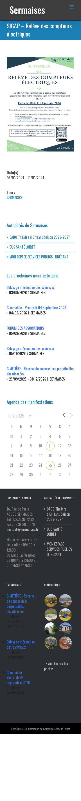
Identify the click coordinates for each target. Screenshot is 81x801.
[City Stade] (51, 615)
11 (50, 446)
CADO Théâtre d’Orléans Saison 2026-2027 (39, 237)
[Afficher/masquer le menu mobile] (72, 6)
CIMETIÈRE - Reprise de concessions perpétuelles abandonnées (40, 371)
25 (50, 465)
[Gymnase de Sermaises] (65, 600)
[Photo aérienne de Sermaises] (51, 600)
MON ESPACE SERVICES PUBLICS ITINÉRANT (38, 257)
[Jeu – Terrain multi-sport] (65, 615)
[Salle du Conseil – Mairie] (65, 643)
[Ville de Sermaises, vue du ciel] (51, 643)
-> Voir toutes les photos (56, 666)
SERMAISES (14, 197)
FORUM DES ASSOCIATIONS (25, 328)
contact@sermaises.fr (22, 529)
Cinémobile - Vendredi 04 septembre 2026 (36, 307)
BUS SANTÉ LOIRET (22, 247)
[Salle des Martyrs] (65, 629)
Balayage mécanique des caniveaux (30, 287)
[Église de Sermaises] (51, 629)
